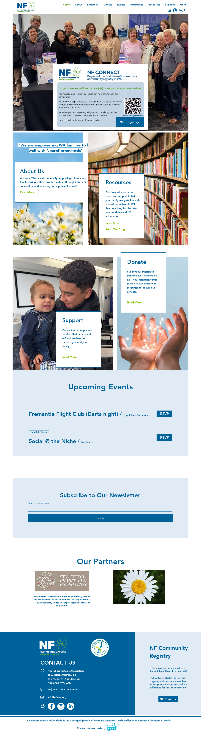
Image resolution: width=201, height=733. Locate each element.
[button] (73, 414)
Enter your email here (38, 503)
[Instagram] (61, 706)
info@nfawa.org (57, 697)
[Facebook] (51, 706)
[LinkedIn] (70, 706)
